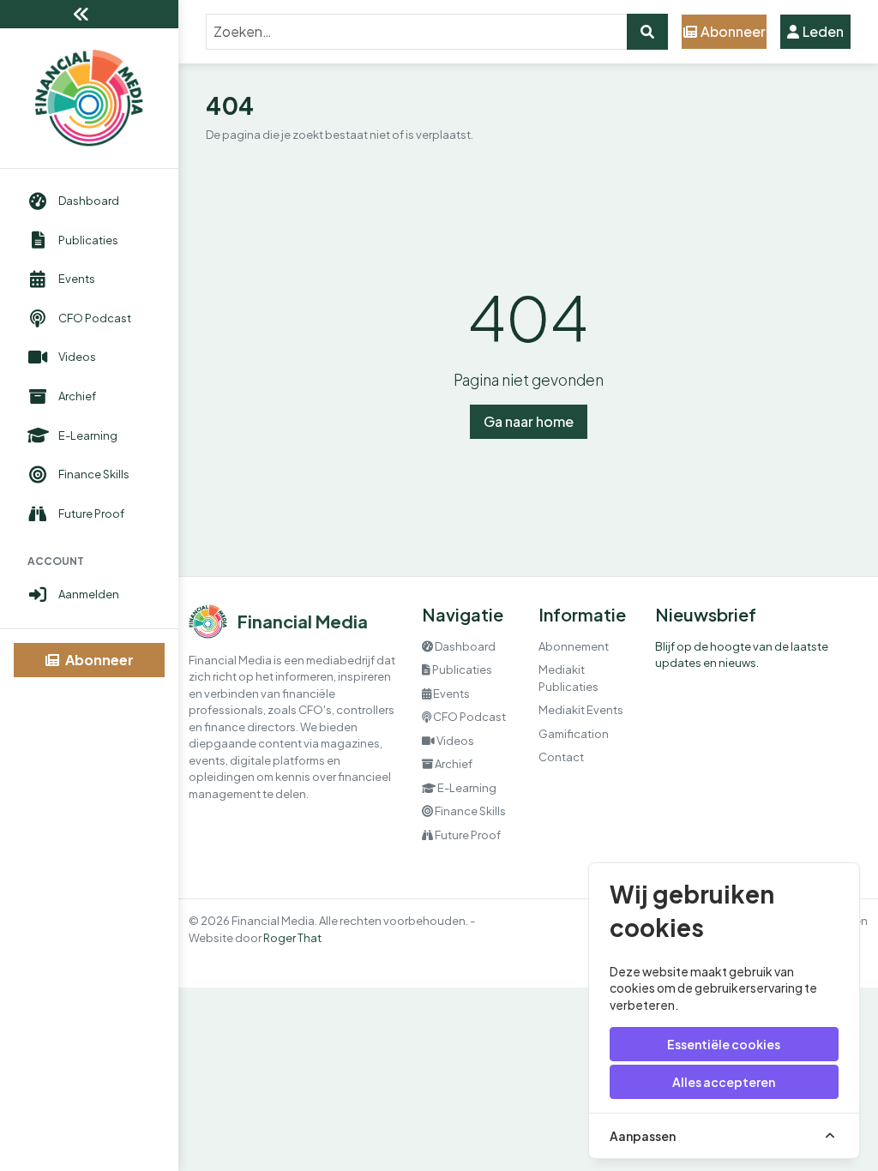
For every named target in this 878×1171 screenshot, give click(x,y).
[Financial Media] (89, 98)
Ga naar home (529, 421)
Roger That (292, 938)
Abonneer (98, 660)
